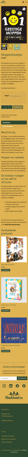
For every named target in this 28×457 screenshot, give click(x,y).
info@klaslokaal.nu (7, 420)
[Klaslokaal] (3, 2)
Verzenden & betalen (7, 436)
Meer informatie (5, 270)
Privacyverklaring (6, 442)
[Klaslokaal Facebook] (17, 387)
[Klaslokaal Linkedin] (10, 387)
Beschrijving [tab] (6, 122)
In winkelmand (18, 107)
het (12, 224)
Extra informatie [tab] (8, 126)
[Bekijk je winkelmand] (23, 2)
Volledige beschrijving (8, 88)
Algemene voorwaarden (8, 439)
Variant (7, 96)
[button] (24, 9)
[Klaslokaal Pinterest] (24, 387)
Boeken (8, 117)
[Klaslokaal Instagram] (4, 387)
